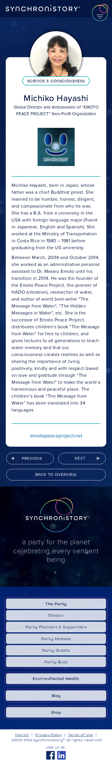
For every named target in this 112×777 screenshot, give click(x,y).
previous (32, 458)
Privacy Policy (48, 735)
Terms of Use (80, 735)
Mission (56, 615)
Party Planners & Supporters (56, 627)
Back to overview (56, 474)
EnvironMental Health (56, 678)
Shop (56, 712)
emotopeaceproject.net (56, 435)
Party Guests (56, 650)
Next (80, 458)
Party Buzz (56, 661)
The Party (56, 603)
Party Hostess (56, 638)
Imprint (22, 735)
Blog (56, 695)
